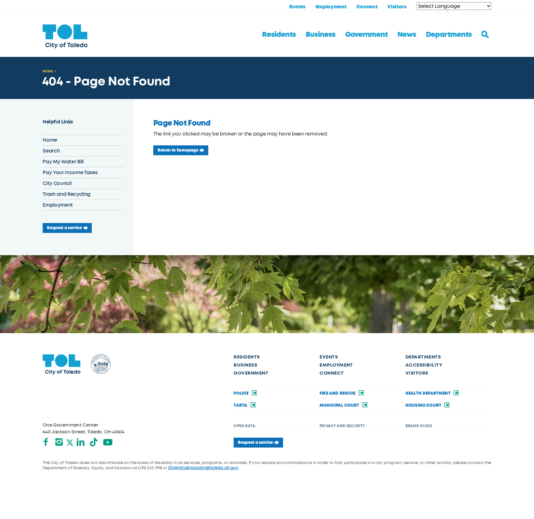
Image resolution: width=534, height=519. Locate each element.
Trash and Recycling (67, 194)
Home (48, 71)
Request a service (64, 228)
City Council (57, 183)
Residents (279, 34)
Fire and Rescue (338, 393)
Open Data (244, 425)
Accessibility (423, 365)
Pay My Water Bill (63, 161)
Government (366, 34)
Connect (367, 6)
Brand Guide (418, 425)
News (406, 34)
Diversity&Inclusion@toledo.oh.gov (203, 467)
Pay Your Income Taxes (70, 172)
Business (320, 34)
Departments (448, 34)
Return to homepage (178, 150)
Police (241, 393)
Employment (331, 6)
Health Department (428, 393)
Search (51, 151)
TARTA (241, 405)
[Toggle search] (485, 34)
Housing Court (423, 405)
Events (297, 6)
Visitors (396, 6)
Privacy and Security (342, 425)
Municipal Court (340, 405)
